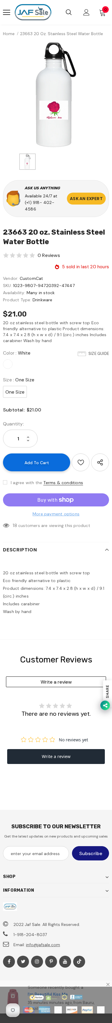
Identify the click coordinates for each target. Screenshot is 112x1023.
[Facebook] (9, 962)
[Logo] (33, 12)
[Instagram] (37, 962)
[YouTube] (65, 962)
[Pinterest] (51, 962)
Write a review (56, 682)
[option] (56, 95)
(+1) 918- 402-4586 (39, 206)
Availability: (14, 292)
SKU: (7, 285)
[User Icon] (86, 12)
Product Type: (17, 299)
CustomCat (31, 278)
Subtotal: (13, 410)
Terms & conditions (63, 482)
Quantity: (13, 424)
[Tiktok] (79, 962)
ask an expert (86, 198)
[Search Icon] (69, 12)
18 (15, 525)
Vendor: (10, 278)
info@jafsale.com (43, 944)
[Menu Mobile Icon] (6, 12)
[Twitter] (23, 962)
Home (9, 33)
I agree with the (26, 482)
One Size (15, 392)
